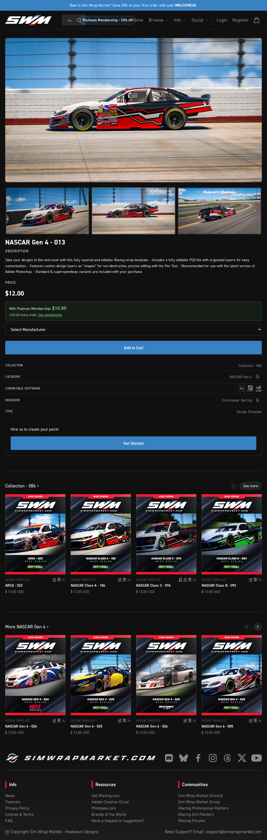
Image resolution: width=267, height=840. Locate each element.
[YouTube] (256, 758)
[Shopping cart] (256, 20)
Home (137, 20)
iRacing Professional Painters (203, 808)
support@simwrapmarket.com (234, 831)
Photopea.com (104, 808)
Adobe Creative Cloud (110, 801)
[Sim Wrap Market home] (28, 20)
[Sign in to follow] (257, 377)
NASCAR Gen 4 (240, 376)
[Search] (79, 20)
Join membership (50, 315)
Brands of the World (109, 814)
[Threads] (227, 758)
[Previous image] (15, 110)
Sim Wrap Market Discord (200, 795)
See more (250, 486)
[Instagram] (213, 758)
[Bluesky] (183, 758)
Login (222, 20)
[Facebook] (198, 758)
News (10, 795)
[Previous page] (233, 486)
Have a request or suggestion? (118, 820)
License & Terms (19, 814)
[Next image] (251, 110)
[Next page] (257, 627)
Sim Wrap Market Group (199, 801)
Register (240, 20)
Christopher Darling (237, 400)
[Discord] (169, 758)
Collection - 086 (250, 365)
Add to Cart (133, 347)
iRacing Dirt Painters (196, 814)
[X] (242, 758)
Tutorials (12, 801)
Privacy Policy (17, 808)
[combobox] (74, 20)
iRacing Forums (191, 820)
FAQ (9, 820)
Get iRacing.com (106, 795)
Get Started (133, 443)
